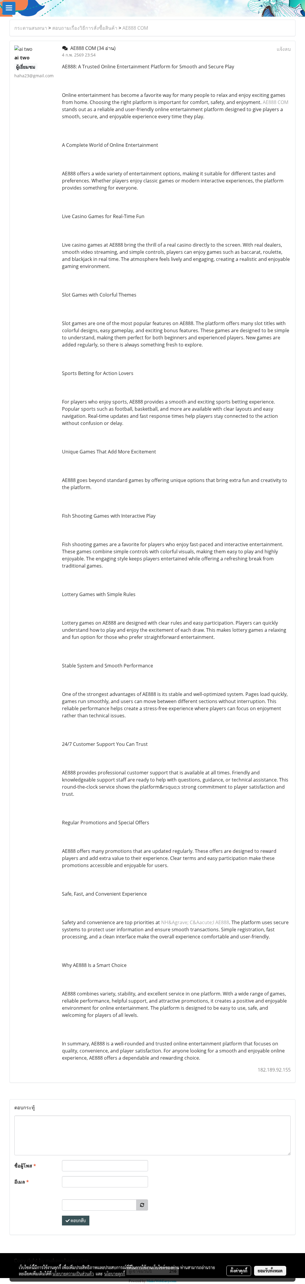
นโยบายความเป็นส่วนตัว (73, 1273)
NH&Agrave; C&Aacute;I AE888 (195, 922)
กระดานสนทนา (30, 28)
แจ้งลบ (284, 49)
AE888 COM (135, 28)
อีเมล (21, 1182)
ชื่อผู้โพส (25, 1165)
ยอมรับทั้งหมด (270, 1270)
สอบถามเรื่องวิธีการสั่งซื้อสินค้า (84, 28)
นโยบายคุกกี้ (114, 1273)
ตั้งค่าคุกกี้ (238, 1270)
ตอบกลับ (78, 1220)
